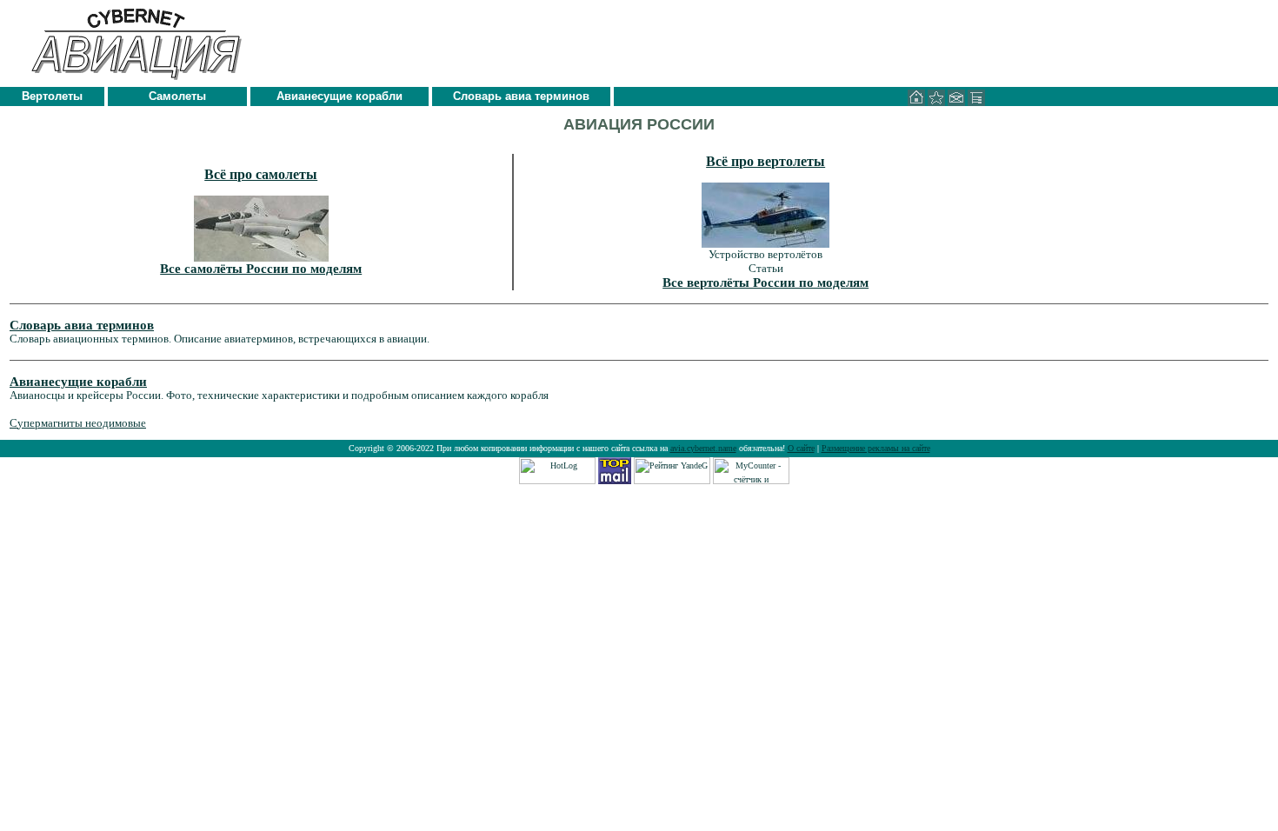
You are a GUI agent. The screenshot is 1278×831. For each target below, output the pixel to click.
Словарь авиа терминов (521, 96)
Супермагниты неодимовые (78, 422)
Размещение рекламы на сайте (876, 448)
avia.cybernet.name (703, 448)
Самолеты (177, 96)
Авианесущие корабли (339, 96)
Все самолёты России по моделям (261, 269)
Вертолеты (52, 96)
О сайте (801, 448)
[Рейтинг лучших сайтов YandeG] (672, 481)
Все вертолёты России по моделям (765, 282)
